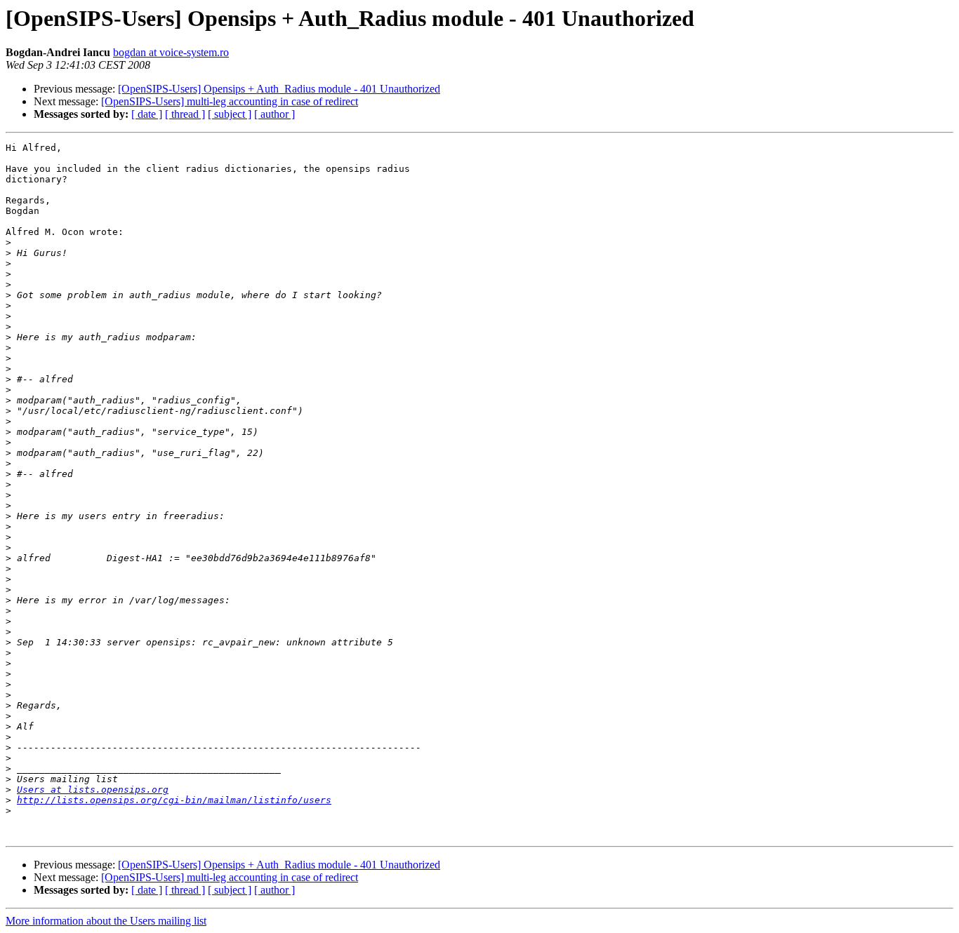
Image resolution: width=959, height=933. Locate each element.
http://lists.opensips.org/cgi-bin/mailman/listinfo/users (174, 800)
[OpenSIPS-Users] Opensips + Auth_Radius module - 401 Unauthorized (279, 89)
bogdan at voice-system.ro (171, 52)
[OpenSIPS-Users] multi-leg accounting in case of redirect (229, 101)
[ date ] (146, 114)
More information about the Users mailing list (106, 921)
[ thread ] (185, 114)
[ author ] (274, 114)
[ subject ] (229, 114)
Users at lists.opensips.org (92, 789)
